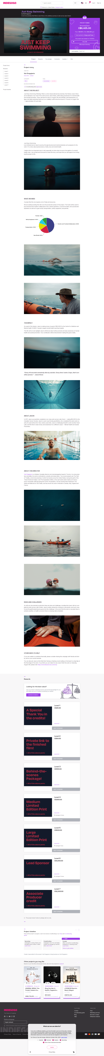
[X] (7, 1016)
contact (31, 75)
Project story (6, 65)
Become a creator (94, 1014)
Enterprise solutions (95, 1016)
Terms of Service (16, 1034)
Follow (84, 41)
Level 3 (6, 76)
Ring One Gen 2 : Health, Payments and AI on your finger (52, 990)
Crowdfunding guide (79, 1012)
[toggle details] (41, 998)
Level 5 (6, 80)
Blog (75, 1014)
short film (54, 81)
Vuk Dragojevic (27, 13)
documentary (46, 81)
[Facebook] (4, 1016)
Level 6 (6, 82)
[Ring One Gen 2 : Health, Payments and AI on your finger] (52, 974)
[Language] (82, 3)
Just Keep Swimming (32, 11)
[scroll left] (76, 930)
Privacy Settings (27, 1034)
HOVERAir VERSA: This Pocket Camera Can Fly (32, 990)
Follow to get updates (30, 948)
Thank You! (78, 51)
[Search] (43, 3)
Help (61, 933)
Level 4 (6, 78)
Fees (91, 1010)
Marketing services (95, 1012)
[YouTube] (9, 1016)
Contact (76, 1010)
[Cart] (86, 3)
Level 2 (6, 73)
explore (61, 963)
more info (26, 75)
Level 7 (6, 85)
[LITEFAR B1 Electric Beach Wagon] (71, 974)
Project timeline (7, 89)
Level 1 (6, 71)
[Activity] (89, 3)
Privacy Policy (7, 1034)
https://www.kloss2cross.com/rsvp (47, 664)
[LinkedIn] (14, 1016)
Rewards (5, 68)
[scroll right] (79, 930)
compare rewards (33, 694)
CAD (75, 3)
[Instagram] (11, 1016)
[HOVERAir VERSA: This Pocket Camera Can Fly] (32, 974)
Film (26, 81)
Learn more (28, 945)
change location (59, 7)
